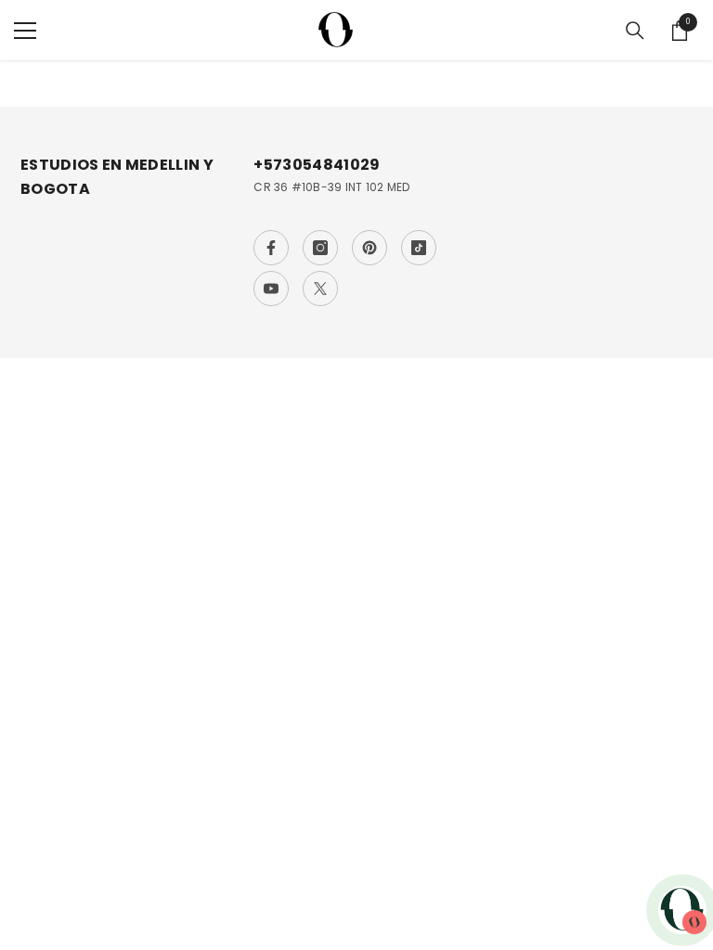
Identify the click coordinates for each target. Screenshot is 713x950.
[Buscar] (635, 30)
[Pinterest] (369, 247)
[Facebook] (271, 247)
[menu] (25, 30)
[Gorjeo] (320, 288)
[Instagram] (320, 247)
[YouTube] (271, 288)
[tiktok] (418, 247)
